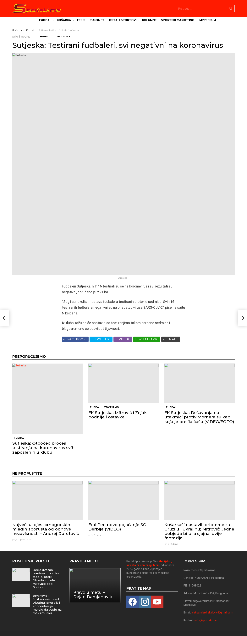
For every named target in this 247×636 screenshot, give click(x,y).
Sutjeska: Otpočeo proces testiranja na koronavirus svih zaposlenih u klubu (43, 447)
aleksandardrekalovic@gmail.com (212, 612)
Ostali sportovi (122, 20)
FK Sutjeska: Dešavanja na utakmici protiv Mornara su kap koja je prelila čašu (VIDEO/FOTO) (199, 417)
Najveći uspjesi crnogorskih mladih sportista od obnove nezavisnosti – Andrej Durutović (45, 529)
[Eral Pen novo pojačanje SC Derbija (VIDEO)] (123, 500)
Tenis (81, 20)
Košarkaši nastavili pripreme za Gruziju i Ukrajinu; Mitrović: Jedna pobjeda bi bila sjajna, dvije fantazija (199, 531)
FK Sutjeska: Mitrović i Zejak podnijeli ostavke (117, 414)
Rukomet (97, 20)
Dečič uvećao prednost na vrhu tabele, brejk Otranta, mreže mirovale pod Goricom (46, 578)
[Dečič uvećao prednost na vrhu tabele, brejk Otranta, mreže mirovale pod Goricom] (21, 574)
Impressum (207, 20)
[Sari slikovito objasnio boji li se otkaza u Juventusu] (4, 318)
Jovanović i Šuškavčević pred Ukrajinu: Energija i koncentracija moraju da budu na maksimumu (47, 604)
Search (231, 9)
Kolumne (149, 20)
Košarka (64, 20)
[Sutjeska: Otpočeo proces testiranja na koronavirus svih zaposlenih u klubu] (47, 399)
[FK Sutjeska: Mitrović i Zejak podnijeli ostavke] (123, 383)
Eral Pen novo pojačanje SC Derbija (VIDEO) (117, 526)
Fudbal (45, 20)
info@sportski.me (206, 620)
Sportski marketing (177, 20)
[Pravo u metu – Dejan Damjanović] (95, 585)
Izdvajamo (111, 407)
